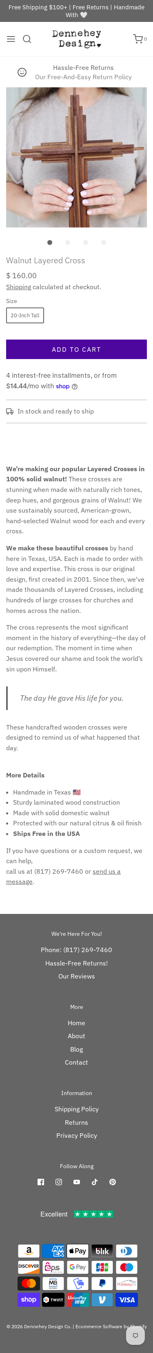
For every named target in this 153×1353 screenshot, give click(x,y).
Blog (76, 1049)
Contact (76, 1062)
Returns (76, 1122)
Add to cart (76, 349)
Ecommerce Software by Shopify (111, 1326)
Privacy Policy (76, 1135)
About (76, 1036)
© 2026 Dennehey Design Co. (39, 1326)
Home (76, 1023)
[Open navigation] (11, 39)
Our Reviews (76, 976)
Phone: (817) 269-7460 (76, 950)
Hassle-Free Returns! (76, 963)
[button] (76, 157)
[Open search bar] (30, 39)
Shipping (18, 287)
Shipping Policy (77, 1109)
